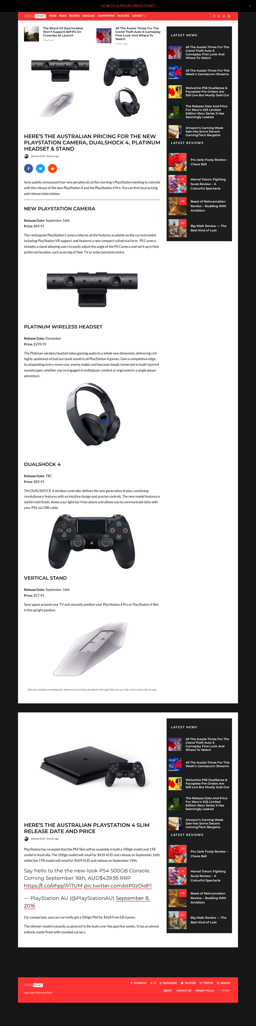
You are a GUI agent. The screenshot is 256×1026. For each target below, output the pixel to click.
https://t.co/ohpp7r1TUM (53, 886)
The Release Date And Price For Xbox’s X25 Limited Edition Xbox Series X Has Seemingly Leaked (206, 111)
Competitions (106, 15)
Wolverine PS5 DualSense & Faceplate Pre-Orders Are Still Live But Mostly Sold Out (207, 91)
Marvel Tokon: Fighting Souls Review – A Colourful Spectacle (208, 183)
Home (52, 15)
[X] (219, 16)
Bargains (89, 15)
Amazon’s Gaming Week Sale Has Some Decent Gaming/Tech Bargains (204, 131)
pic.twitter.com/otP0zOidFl (118, 886)
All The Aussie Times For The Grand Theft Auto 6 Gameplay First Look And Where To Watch (138, 33)
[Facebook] (214, 16)
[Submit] (52, 168)
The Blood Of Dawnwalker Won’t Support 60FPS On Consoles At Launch (63, 31)
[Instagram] (224, 16)
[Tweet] (40, 168)
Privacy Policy (205, 990)
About (168, 990)
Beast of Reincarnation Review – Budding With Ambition (208, 206)
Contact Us (183, 990)
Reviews (74, 15)
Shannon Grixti (38, 156)
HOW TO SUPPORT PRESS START (128, 6)
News (62, 15)
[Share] (28, 168)
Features (123, 15)
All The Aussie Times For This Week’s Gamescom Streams (208, 72)
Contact (137, 15)
